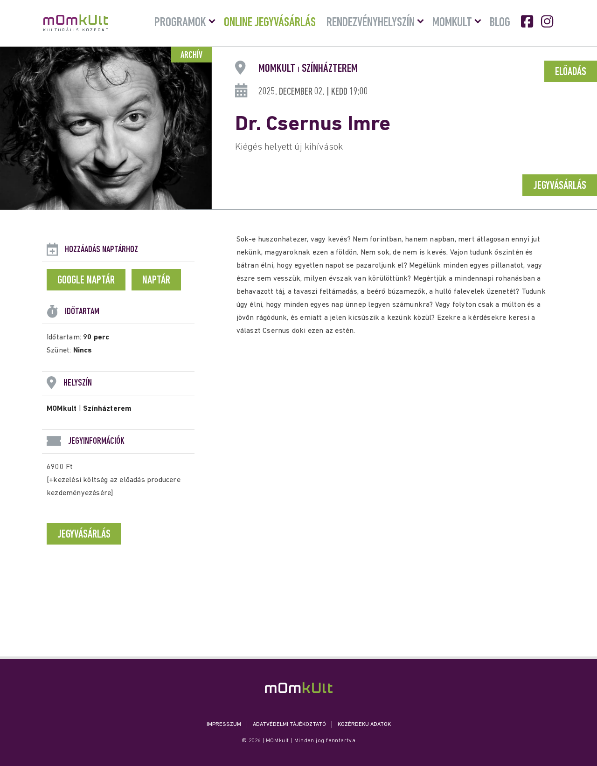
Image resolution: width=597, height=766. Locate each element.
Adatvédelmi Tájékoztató (289, 724)
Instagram (548, 21)
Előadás (570, 72)
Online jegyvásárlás (270, 22)
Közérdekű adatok (364, 724)
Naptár (156, 280)
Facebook (528, 21)
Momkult (452, 22)
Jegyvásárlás (559, 186)
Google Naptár (86, 280)
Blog (500, 22)
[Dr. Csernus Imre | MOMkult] (299, 687)
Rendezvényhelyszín (370, 22)
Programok (180, 22)
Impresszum (224, 724)
